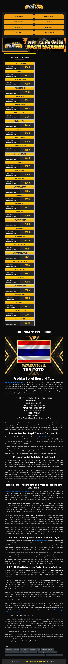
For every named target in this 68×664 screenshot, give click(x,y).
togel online (49, 655)
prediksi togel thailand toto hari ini (28, 652)
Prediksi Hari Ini (18, 16)
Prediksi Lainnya (48, 16)
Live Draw (49, 22)
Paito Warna (18, 27)
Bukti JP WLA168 (49, 32)
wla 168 (55, 655)
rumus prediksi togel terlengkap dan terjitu (35, 655)
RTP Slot (18, 32)
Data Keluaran (18, 22)
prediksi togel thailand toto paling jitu (47, 652)
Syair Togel (48, 27)
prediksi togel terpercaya (47, 649)
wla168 (60, 655)
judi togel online (24, 649)
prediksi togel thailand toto (12, 652)
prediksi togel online (35, 649)
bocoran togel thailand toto (12, 649)
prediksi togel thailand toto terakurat (14, 655)
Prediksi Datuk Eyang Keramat (35, 661)
